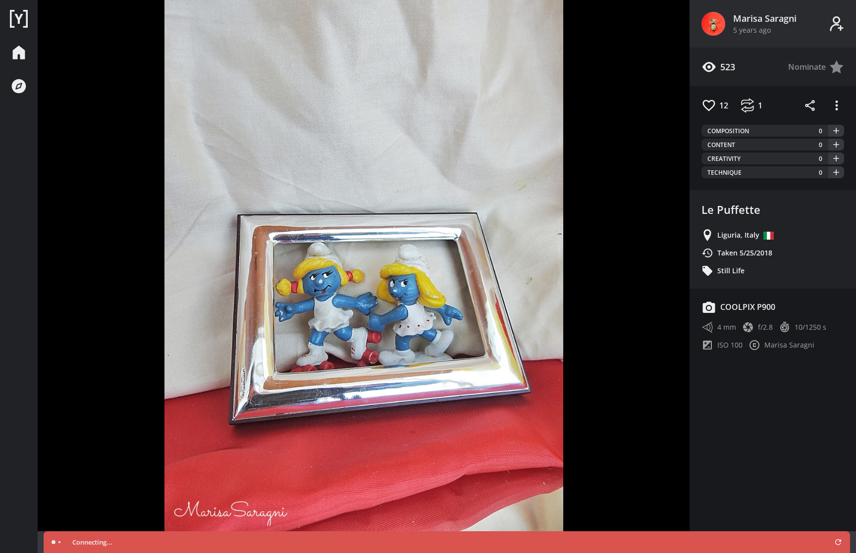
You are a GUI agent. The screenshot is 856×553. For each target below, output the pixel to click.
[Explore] (19, 86)
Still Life (731, 270)
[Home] (19, 19)
